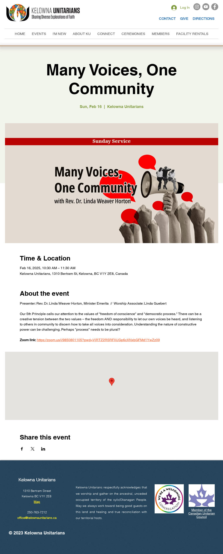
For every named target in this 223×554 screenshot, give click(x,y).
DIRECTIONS (204, 19)
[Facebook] (214, 6)
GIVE (184, 19)
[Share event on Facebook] (22, 449)
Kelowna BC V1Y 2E (36, 496)
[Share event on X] (32, 449)
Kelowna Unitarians (37, 479)
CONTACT (167, 19)
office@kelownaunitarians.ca (37, 518)
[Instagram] (196, 6)
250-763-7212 (37, 512)
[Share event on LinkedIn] (43, 449)
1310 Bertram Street (37, 491)
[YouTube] (205, 6)
